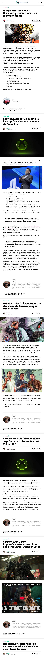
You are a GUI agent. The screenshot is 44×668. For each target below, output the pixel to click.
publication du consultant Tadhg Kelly (21, 192)
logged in (11, 110)
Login (23, 108)
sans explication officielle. (26, 400)
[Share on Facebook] (33, 20)
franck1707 (9, 20)
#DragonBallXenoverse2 (13, 59)
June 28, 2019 (29, 63)
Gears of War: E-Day (9, 489)
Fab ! (8, 128)
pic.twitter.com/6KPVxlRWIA (11, 62)
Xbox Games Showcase (12, 480)
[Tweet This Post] (35, 20)
